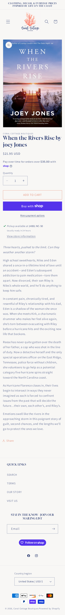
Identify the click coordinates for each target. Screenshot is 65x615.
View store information (21, 236)
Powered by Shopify (49, 608)
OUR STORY (14, 492)
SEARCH (12, 475)
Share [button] (10, 440)
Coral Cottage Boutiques (26, 608)
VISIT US (12, 501)
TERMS (11, 483)
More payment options (32, 215)
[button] (8, 21)
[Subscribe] (53, 529)
